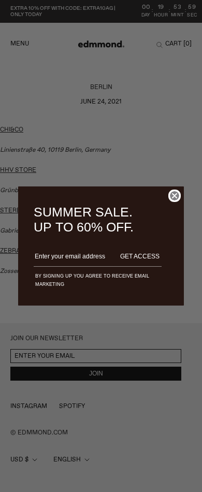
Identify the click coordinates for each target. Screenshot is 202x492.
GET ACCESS (140, 256)
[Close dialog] (174, 196)
